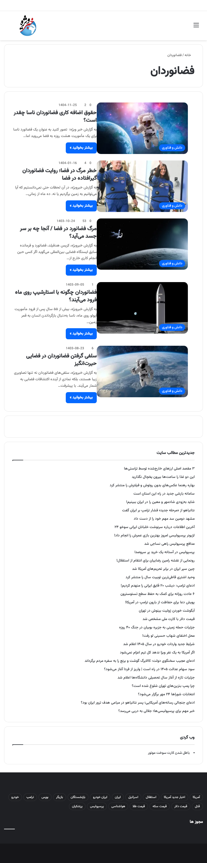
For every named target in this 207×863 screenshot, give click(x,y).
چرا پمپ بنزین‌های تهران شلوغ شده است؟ (163, 686)
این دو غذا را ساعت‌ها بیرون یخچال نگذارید (163, 477)
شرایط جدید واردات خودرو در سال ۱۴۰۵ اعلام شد (159, 644)
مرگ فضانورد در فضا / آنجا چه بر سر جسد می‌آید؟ (58, 232)
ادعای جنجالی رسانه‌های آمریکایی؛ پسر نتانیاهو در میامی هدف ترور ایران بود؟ (138, 703)
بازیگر (59, 797)
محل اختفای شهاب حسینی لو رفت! (168, 636)
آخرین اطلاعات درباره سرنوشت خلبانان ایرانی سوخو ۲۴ (155, 527)
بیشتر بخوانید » (81, 148)
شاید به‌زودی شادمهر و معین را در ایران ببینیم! (160, 502)
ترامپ (30, 797)
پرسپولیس (97, 806)
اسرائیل (133, 797)
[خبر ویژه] (28, 25)
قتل (197, 806)
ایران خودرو (100, 797)
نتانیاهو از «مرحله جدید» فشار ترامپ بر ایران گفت (158, 510)
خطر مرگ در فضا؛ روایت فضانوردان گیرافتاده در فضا (59, 174)
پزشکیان (77, 806)
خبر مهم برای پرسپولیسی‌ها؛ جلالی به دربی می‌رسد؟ (156, 711)
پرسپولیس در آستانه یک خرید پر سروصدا (164, 552)
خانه (188, 55)
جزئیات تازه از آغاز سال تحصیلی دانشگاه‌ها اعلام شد (156, 677)
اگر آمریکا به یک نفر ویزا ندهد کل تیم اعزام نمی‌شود (157, 652)
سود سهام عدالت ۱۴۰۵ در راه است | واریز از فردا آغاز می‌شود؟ (149, 669)
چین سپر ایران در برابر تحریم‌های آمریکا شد (163, 569)
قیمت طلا (139, 806)
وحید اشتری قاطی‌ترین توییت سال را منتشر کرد (160, 577)
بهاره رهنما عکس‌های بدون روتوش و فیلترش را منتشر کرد (152, 485)
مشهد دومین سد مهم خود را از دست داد (164, 519)
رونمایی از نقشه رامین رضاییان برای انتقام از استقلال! (155, 560)
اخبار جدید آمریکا (174, 797)
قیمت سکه (160, 806)
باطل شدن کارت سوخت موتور (169, 753)
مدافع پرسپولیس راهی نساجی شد (169, 544)
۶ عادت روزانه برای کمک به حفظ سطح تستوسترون (157, 594)
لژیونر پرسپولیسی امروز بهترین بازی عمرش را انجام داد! (154, 535)
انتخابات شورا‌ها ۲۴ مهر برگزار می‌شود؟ (166, 694)
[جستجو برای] (10, 28)
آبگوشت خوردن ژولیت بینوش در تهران (167, 611)
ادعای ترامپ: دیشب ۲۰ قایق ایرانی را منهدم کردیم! (158, 585)
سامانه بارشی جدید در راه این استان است (164, 493)
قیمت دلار (180, 806)
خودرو (15, 797)
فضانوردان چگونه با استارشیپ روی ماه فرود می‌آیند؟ (56, 296)
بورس (45, 797)
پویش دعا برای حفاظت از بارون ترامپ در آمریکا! (160, 602)
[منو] (196, 28)
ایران (118, 797)
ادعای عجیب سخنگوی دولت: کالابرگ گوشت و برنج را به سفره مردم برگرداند (140, 661)
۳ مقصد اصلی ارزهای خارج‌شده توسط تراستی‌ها (159, 468)
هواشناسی (118, 806)
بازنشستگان (78, 797)
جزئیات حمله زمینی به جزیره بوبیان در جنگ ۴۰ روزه (157, 627)
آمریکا (196, 797)
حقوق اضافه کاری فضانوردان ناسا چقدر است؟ (55, 116)
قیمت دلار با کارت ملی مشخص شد (169, 619)
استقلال (151, 797)
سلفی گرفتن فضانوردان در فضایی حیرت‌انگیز (61, 360)
